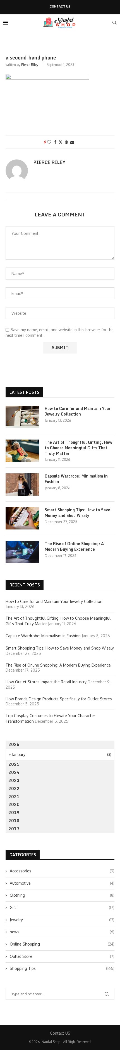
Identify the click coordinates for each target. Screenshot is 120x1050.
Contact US (60, 6)
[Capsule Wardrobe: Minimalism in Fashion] (22, 484)
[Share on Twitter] (61, 142)
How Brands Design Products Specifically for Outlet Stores (59, 698)
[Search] (114, 23)
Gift (62, 907)
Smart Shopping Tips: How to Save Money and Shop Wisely (77, 512)
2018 (14, 820)
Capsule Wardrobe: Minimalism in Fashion (76, 478)
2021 (14, 796)
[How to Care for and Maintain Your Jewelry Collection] (22, 417)
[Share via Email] (72, 142)
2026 (14, 744)
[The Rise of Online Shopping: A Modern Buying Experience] (22, 552)
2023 (14, 780)
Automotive (62, 883)
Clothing (62, 895)
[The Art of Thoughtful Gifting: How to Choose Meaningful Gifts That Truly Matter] (22, 451)
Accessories (62, 870)
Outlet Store (62, 956)
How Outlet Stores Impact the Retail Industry (46, 681)
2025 (14, 764)
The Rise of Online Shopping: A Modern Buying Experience (74, 546)
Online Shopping (62, 944)
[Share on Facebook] (55, 142)
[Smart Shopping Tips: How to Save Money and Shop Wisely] (22, 518)
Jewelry (62, 919)
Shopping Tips (62, 968)
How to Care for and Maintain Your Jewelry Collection (78, 411)
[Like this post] (49, 142)
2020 (14, 804)
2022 (14, 788)
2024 (14, 772)
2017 (14, 828)
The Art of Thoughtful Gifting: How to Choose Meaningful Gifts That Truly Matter (78, 448)
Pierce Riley (29, 65)
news (62, 931)
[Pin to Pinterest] (66, 142)
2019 (14, 812)
